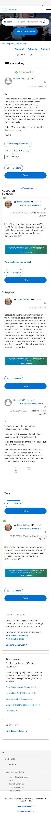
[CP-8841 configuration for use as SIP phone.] (37, 188)
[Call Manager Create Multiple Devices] (41, 188)
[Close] (47, 795)
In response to (31, 205)
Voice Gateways (12, 157)
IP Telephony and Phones (14, 44)
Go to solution (26, 72)
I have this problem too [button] (17, 144)
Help (11, 780)
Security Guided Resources (18, 699)
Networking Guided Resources (19, 693)
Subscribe (33, 49)
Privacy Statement (24, 806)
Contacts (12, 764)
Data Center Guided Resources (20, 687)
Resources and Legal (14, 772)
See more (10, 711)
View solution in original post (17, 262)
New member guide (15, 639)
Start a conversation (25, 31)
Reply (25, 175)
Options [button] (45, 49)
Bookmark (20, 49)
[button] (8, 168)
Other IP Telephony (21, 151)
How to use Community (17, 635)
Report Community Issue (18, 777)
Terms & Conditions (16, 784)
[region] (25, 804)
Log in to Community (16, 645)
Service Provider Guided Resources (22, 705)
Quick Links (10, 759)
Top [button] (3, 752)
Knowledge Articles (15, 731)
